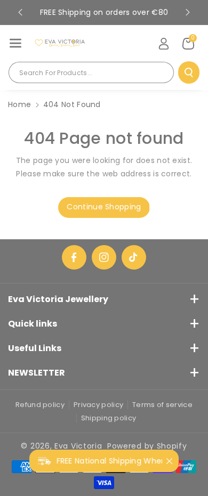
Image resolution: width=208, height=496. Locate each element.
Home (19, 104)
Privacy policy (98, 405)
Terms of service (162, 405)
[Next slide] (187, 12)
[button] (15, 43)
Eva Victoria (78, 446)
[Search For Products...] (188, 72)
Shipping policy (109, 418)
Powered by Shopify (147, 446)
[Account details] (163, 43)
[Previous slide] (20, 12)
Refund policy (40, 405)
